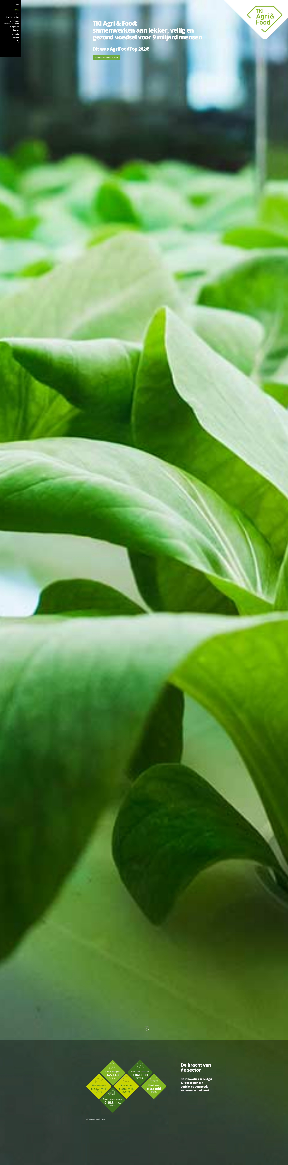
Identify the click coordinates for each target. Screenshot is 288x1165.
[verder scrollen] (147, 1028)
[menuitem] (10, 4)
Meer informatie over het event (106, 57)
